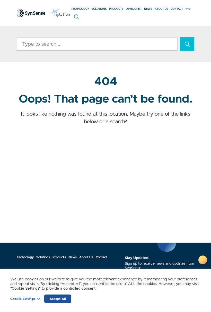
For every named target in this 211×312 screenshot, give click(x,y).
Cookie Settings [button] (22, 298)
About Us (161, 9)
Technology (80, 9)
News (148, 9)
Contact (177, 9)
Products (116, 9)
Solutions (99, 9)
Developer (134, 9)
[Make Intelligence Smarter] (31, 13)
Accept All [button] (57, 299)
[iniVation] (60, 13)
